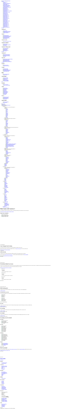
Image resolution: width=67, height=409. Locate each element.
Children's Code (3, 405)
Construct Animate (9, 118)
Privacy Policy (3, 404)
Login (4, 103)
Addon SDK (6, 32)
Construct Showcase (2, 315)
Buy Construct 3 (6, 84)
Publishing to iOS (7, 37)
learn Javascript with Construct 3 (8, 254)
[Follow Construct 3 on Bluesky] (5, 79)
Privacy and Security (7, 55)
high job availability (26, 254)
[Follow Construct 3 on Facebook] (5, 80)
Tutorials (6, 45)
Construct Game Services (11, 127)
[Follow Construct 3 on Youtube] (5, 78)
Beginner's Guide (7, 35)
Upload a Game (7, 71)
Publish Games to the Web (12, 144)
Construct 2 (7, 155)
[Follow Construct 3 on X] (3, 399)
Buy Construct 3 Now (7, 350)
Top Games (6, 68)
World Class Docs (7, 59)
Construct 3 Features (11, 211)
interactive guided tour (22, 349)
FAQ (5, 56)
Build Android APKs (7, 36)
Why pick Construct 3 (7, 54)
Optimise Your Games (11, 146)
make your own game (18, 248)
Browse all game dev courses (8, 41)
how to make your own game (13, 349)
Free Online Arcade (4, 388)
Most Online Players (7, 70)
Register (3, 103)
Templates (6, 92)
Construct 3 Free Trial (2, 290)
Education (3, 51)
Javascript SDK (6, 50)
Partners (2, 374)
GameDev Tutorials (4, 387)
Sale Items (6, 102)
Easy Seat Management (4, 372)
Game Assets (3, 386)
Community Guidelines (4, 389)
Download (7, 48)
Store (2, 81)
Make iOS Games (11, 145)
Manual (6, 30)
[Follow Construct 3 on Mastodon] (4, 401)
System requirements (8, 31)
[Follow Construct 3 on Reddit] (5, 77)
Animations (6, 88)
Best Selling (6, 97)
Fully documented (5, 343)
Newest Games (6, 69)
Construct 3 (9, 135)
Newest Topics (7, 65)
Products (3, 1)
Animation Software (4, 363)
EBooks (6, 89)
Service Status (3, 406)
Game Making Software (4, 362)
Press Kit (3, 382)
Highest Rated (7, 98)
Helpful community (5, 344)
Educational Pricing (7, 60)
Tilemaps (6, 93)
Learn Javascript (3, 373)
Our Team (3, 381)
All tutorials (6, 38)
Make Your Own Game (4, 366)
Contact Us (4, 206)
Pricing (2, 367)
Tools (5, 94)
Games (6, 90)
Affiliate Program (4, 378)
